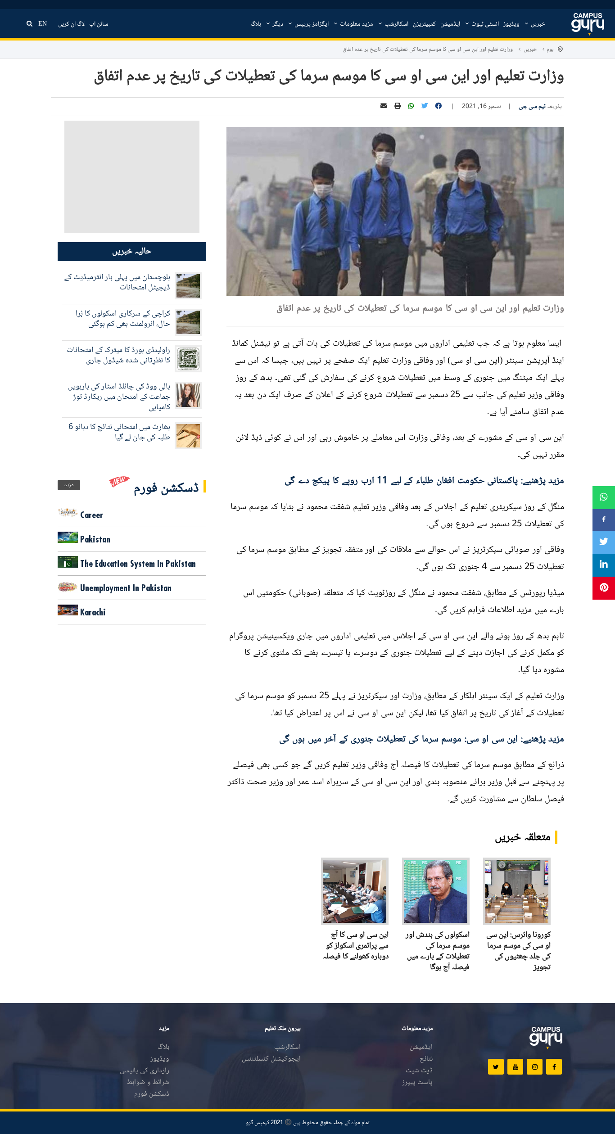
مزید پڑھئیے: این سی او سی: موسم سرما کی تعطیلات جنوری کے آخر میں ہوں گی (422, 739)
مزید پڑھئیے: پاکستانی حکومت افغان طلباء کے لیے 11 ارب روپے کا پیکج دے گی (424, 481)
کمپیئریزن (424, 24)
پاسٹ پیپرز (417, 1082)
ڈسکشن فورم (151, 1094)
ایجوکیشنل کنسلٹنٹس (271, 1059)
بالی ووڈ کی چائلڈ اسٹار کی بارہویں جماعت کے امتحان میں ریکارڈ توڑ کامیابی (119, 397)
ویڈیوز (511, 24)
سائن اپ (98, 24)
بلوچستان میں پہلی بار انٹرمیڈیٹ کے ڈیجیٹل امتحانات (117, 282)
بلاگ (256, 24)
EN (42, 24)
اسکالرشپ (395, 24)
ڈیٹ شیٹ (419, 1071)
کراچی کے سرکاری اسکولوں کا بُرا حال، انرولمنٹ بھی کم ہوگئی (123, 319)
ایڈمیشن (450, 24)
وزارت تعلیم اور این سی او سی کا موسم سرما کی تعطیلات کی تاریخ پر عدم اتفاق (428, 49)
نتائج (426, 1059)
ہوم (550, 49)
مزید (68, 485)
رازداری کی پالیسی (144, 1071)
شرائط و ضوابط (148, 1082)
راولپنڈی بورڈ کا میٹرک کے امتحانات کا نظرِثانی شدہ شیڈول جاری (118, 355)
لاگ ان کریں (71, 24)
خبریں (537, 24)
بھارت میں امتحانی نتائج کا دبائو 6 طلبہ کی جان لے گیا (119, 432)
